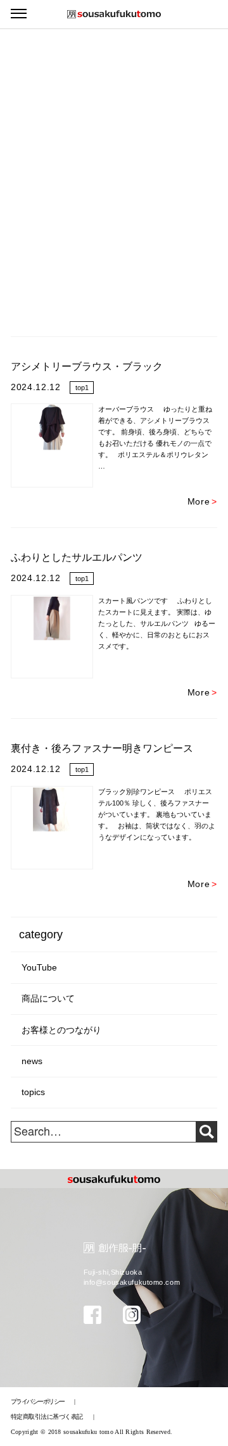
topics (33, 1092)
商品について (48, 998)
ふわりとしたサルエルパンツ (76, 557)
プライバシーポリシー (38, 1401)
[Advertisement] (114, 120)
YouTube (39, 967)
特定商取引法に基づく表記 (47, 1416)
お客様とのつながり (61, 1030)
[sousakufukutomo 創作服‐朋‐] (113, 14)
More (202, 501)
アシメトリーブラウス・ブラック (87, 366)
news (32, 1061)
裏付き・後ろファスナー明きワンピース (102, 748)
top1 (82, 387)
